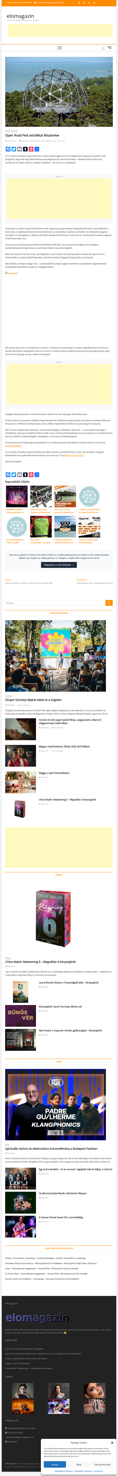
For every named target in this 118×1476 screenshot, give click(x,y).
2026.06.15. (44, 987)
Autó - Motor (11, 130)
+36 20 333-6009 (15, 1432)
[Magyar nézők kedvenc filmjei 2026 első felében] (20, 756)
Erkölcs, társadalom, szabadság (70, 1258)
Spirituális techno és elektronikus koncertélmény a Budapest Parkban (51, 1149)
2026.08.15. (11, 705)
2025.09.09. (44, 1011)
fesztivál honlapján (75, 455)
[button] (112, 1442)
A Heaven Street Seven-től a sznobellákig (61, 1217)
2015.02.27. (12, 141)
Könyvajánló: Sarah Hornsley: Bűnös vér (60, 1006)
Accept (55, 1464)
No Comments (24, 705)
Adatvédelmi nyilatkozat (64, 1471)
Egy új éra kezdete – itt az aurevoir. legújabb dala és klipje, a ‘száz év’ (75, 1169)
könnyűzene (47, 141)
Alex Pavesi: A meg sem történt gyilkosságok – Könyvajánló (70, 1030)
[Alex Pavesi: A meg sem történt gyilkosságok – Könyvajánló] (20, 1040)
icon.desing (30, 1463)
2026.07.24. (44, 804)
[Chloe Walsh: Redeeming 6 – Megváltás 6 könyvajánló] (20, 809)
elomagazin (20, 16)
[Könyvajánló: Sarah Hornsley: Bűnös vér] (20, 1016)
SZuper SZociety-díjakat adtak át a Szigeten (33, 700)
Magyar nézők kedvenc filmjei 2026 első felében (64, 746)
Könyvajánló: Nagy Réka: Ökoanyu (80, 1263)
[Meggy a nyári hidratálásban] (20, 782)
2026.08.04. (44, 727)
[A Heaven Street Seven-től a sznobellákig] (20, 1227)
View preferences (102, 1464)
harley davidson (35, 141)
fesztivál (25, 141)
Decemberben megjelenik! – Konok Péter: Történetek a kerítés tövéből (45, 1268)
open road (57, 141)
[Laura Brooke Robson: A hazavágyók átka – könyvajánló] (20, 992)
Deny (78, 1464)
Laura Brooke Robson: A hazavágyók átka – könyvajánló (69, 982)
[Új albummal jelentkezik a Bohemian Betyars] (20, 1203)
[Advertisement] (60, 30)
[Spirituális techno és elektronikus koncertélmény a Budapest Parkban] (59, 1104)
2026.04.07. (44, 1222)
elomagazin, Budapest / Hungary (21, 1428)
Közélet (8, 696)
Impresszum (98, 1471)
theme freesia (20, 1466)
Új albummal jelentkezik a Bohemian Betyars (63, 1193)
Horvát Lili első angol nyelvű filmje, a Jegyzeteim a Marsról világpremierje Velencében (43, 1353)
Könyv (8, 958)
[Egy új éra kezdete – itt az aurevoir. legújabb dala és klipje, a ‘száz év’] (20, 1179)
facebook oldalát (13, 445)
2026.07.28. (44, 777)
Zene (7, 1144)
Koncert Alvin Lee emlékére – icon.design (24, 1279)
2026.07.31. (44, 751)
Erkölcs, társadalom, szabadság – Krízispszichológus (29, 1258)
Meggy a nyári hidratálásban (54, 773)
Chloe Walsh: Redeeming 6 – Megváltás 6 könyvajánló (67, 799)
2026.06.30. (11, 1153)
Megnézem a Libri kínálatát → (58, 565)
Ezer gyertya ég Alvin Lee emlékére (62, 1279)
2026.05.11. (44, 1198)
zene (63, 141)
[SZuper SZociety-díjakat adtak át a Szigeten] (59, 656)
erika (7, 1268)
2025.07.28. (44, 1035)
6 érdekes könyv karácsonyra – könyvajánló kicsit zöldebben (33, 1263)
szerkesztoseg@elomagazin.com (50, 2)
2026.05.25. (44, 1174)
